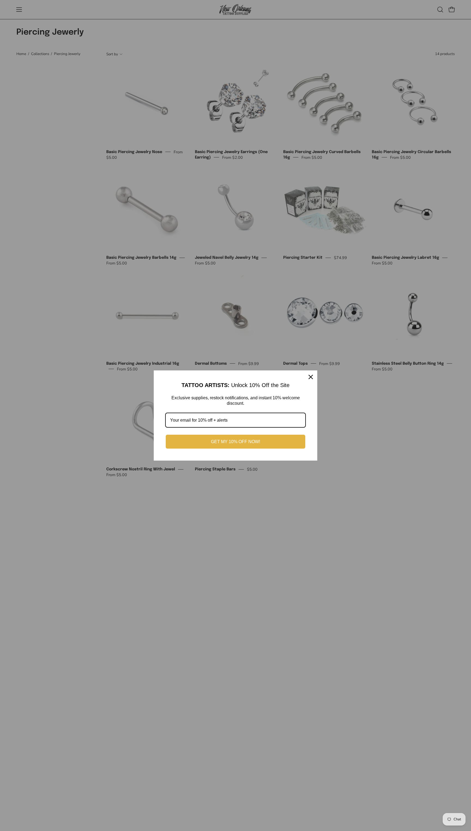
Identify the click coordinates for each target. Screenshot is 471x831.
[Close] (310, 376)
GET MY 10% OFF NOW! (235, 441)
